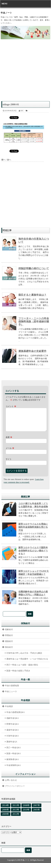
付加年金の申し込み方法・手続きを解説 (24, 653)
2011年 (15, 805)
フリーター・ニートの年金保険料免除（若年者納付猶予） (33, 321)
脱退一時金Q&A (13, 753)
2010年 (26, 809)
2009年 (5, 814)
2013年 (15, 809)
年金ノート (6, 13)
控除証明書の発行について (33, 268)
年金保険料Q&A (13, 765)
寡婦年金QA (11, 742)
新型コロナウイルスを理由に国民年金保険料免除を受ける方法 (33, 527)
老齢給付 (9, 629)
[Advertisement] (25, 71)
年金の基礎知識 (12, 686)
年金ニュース (11, 691)
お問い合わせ (11, 780)
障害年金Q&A (12, 724)
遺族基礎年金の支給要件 (32, 351)
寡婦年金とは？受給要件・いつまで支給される (27, 659)
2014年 (5, 805)
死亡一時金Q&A (13, 748)
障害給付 (9, 635)
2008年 (26, 805)
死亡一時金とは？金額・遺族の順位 (22, 665)
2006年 (5, 809)
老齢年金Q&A (12, 718)
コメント (11, 406)
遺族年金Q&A (12, 730)
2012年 (15, 814)
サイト (9, 459)
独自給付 (9, 647)
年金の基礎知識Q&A (15, 712)
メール (10, 448)
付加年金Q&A (12, 736)
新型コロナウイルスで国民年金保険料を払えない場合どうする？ (33, 550)
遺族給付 (9, 641)
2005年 (36, 809)
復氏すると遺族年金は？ (32, 294)
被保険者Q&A (12, 759)
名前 (9, 437)
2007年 (36, 805)
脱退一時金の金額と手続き (18, 671)
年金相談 (9, 706)
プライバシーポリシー (15, 786)
